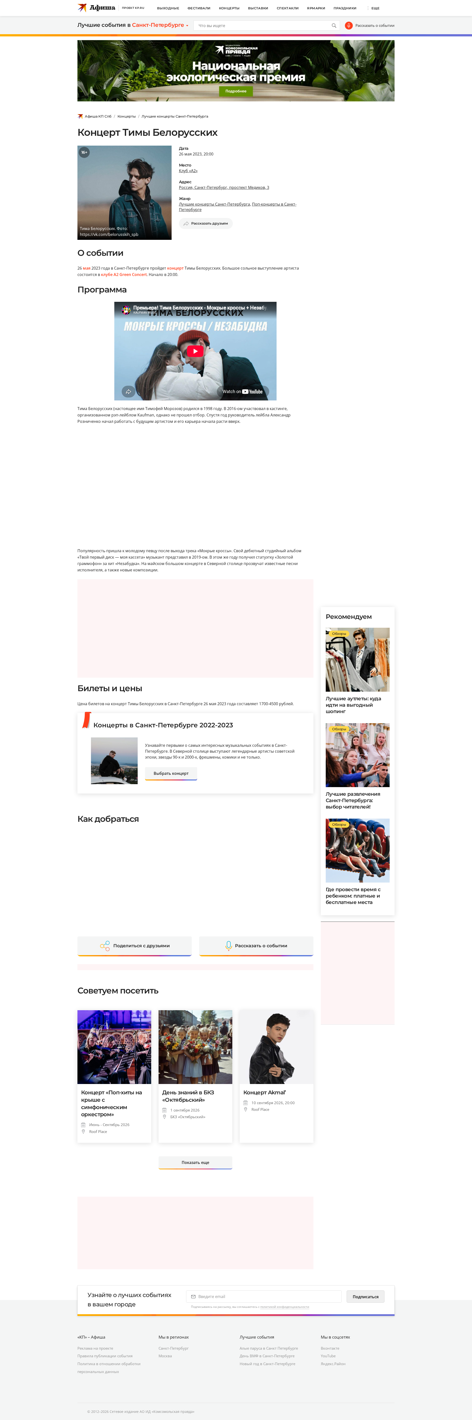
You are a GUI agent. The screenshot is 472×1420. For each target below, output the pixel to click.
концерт (175, 268)
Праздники (345, 8)
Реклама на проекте (95, 1348)
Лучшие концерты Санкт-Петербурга (175, 116)
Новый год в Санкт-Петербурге (267, 1363)
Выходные (168, 8)
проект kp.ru (133, 8)
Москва (165, 1355)
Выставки (258, 8)
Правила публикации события (105, 1355)
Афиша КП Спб (98, 116)
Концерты (229, 8)
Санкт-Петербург (174, 1348)
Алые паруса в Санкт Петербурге (269, 1348)
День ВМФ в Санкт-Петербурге (267, 1355)
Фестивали (199, 8)
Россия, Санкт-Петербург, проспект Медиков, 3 (224, 187)
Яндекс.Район (333, 1363)
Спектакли (288, 8)
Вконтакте (330, 1348)
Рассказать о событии (375, 25)
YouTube (328, 1355)
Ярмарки (316, 8)
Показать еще (195, 1162)
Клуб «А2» (188, 170)
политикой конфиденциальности (284, 1307)
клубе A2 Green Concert (124, 274)
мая (86, 268)
